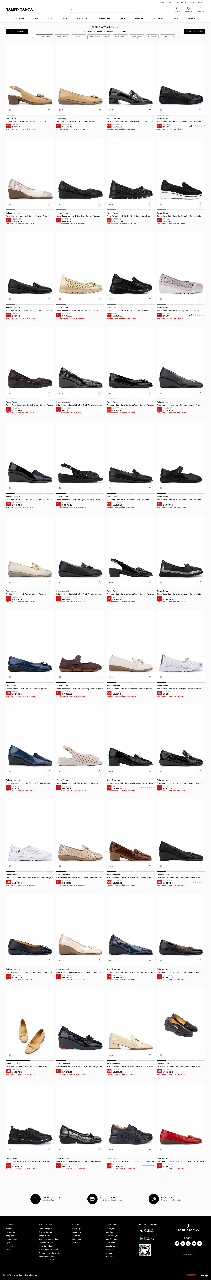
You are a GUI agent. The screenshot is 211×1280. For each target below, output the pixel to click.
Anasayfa (9, 1229)
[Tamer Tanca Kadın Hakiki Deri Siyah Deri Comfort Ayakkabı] (131, 1119)
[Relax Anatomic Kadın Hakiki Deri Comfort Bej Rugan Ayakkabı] (131, 1024)
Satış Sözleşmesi (45, 1236)
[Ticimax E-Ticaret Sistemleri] (204, 1275)
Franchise (10, 1246)
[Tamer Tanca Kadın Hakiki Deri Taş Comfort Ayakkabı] (181, 268)
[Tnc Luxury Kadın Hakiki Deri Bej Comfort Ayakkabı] (30, 79)
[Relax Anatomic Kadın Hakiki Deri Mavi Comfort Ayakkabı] (30, 741)
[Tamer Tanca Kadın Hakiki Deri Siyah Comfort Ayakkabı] (181, 79)
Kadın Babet (78, 37)
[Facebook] (177, 1243)
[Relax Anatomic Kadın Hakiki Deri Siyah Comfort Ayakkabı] (30, 268)
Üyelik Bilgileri (77, 1229)
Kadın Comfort (44, 37)
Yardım (74, 1243)
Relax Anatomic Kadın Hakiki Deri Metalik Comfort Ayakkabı (130, 878)
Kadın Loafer (120, 37)
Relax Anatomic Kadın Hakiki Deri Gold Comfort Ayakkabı (79, 878)
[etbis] (145, 1250)
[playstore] (147, 1238)
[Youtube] (194, 1243)
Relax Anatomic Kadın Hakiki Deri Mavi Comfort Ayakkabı (28, 783)
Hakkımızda (10, 1232)
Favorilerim (76, 1239)
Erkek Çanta (110, 1246)
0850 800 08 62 (196, 2)
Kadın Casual (62, 37)
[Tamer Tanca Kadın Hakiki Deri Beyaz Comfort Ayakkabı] (181, 646)
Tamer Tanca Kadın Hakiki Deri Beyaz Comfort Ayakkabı (179, 689)
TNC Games (110, 1256)
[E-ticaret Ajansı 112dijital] (191, 1275)
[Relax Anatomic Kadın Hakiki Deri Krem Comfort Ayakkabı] (131, 646)
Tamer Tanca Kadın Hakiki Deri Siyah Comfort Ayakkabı (179, 121)
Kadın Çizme (137, 37)
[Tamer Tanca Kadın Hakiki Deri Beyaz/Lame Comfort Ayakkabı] (30, 835)
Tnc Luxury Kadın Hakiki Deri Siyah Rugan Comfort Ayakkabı (130, 405)
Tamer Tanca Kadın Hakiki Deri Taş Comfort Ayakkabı (178, 310)
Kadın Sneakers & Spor (172, 37)
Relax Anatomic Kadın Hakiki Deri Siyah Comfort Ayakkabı (29, 310)
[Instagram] (188, 1243)
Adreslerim (76, 1236)
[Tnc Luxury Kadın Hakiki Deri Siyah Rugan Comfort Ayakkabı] (131, 363)
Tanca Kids (110, 1249)
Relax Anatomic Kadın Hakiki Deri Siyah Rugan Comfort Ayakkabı (131, 121)
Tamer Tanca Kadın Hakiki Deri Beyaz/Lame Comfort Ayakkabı (30, 878)
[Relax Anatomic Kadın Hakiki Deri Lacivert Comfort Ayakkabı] (131, 930)
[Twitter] (182, 1243)
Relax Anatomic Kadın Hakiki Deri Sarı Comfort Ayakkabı (78, 972)
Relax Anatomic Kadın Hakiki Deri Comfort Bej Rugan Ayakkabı (131, 1067)
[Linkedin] (199, 1243)
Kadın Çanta (110, 1243)
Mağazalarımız (181, 2)
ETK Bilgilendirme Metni (48, 1256)
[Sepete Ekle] (49, 110)
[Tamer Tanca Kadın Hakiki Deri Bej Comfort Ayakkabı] (80, 268)
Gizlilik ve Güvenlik (46, 1243)
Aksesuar (109, 1253)
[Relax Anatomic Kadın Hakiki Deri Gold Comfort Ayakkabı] (80, 835)
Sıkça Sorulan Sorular (47, 1260)
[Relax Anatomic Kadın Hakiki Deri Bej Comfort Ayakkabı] (30, 173)
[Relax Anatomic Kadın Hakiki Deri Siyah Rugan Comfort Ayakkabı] (131, 79)
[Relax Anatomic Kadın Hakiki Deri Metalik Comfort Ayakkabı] (131, 835)
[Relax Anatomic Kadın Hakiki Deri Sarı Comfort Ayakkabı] (80, 930)
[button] (10, 209)
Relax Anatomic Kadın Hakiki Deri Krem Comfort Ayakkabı (129, 689)
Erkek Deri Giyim (112, 1239)
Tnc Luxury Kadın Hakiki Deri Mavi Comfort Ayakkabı (26, 689)
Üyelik (8, 1243)
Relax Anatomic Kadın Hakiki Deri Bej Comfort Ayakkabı (28, 216)
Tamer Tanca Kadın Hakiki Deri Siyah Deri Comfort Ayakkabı (130, 1161)
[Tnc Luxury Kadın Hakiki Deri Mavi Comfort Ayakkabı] (30, 646)
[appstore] (147, 1230)
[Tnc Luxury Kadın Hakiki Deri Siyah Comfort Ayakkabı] (131, 457)
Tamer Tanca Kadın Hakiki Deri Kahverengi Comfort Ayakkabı (30, 405)
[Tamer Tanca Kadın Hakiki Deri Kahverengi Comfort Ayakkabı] (30, 363)
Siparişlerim (76, 1232)
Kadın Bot (152, 37)
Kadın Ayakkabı (111, 1229)
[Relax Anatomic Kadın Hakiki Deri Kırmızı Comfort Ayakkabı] (181, 1119)
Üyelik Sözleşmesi (46, 1229)
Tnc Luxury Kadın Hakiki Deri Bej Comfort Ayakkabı (26, 121)
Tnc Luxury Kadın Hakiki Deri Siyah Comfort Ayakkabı (128, 499)
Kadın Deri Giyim (112, 1236)
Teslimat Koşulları (45, 1232)
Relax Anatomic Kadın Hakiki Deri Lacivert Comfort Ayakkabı (131, 972)
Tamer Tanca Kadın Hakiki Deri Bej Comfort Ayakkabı (77, 310)
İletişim (8, 1249)
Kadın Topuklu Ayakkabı (99, 37)
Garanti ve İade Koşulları (48, 1239)
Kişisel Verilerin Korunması (49, 1249)
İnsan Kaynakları (45, 1246)
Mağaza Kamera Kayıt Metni (49, 1253)
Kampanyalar (11, 1236)
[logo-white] (188, 1227)
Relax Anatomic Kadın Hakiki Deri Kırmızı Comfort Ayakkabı (180, 1161)
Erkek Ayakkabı (111, 1232)
